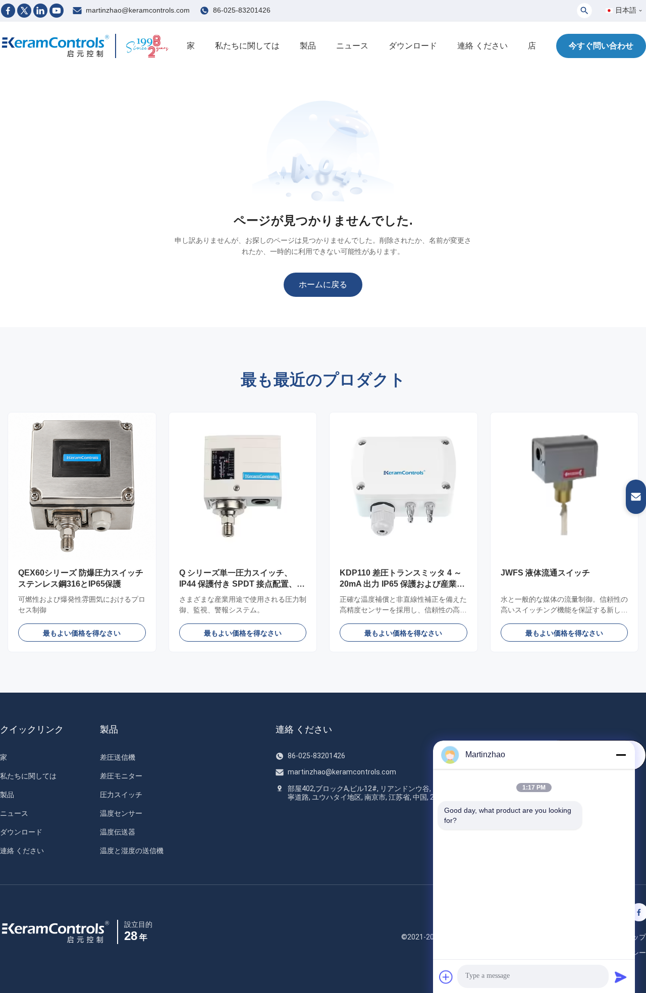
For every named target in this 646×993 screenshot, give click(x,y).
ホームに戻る (323, 284)
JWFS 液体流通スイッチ (545, 572)
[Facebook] (8, 11)
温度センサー (121, 813)
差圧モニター (121, 776)
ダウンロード (413, 45)
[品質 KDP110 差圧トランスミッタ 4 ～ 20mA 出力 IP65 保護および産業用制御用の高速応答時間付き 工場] (403, 486)
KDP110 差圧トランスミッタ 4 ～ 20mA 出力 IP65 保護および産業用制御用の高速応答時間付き (402, 584)
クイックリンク (32, 729)
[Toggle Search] (584, 11)
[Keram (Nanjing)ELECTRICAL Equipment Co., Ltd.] (55, 46)
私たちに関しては (247, 45)
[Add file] (446, 977)
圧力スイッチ (121, 795)
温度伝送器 (117, 832)
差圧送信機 (117, 757)
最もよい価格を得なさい (82, 633)
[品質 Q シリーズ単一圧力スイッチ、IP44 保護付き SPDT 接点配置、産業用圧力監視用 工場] (243, 486)
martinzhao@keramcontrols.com (138, 10)
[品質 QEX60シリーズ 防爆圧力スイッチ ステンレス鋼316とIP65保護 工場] (82, 486)
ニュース (352, 45)
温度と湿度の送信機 (132, 851)
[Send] (621, 977)
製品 (308, 45)
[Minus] (621, 755)
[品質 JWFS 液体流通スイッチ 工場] (564, 486)
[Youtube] (56, 11)
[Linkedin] (40, 11)
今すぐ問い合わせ (601, 45)
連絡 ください (482, 45)
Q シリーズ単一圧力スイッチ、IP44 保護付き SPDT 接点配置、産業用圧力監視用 (242, 584)
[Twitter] (24, 11)
